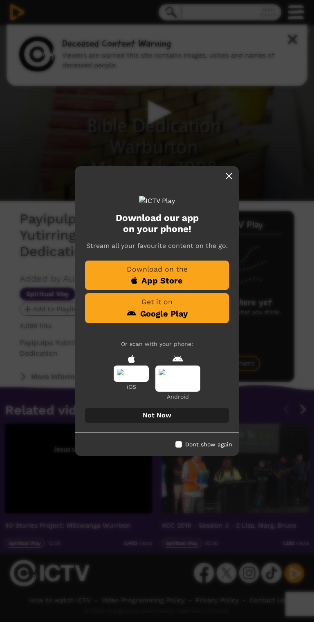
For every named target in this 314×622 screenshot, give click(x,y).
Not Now (157, 415)
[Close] (229, 176)
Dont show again (208, 444)
